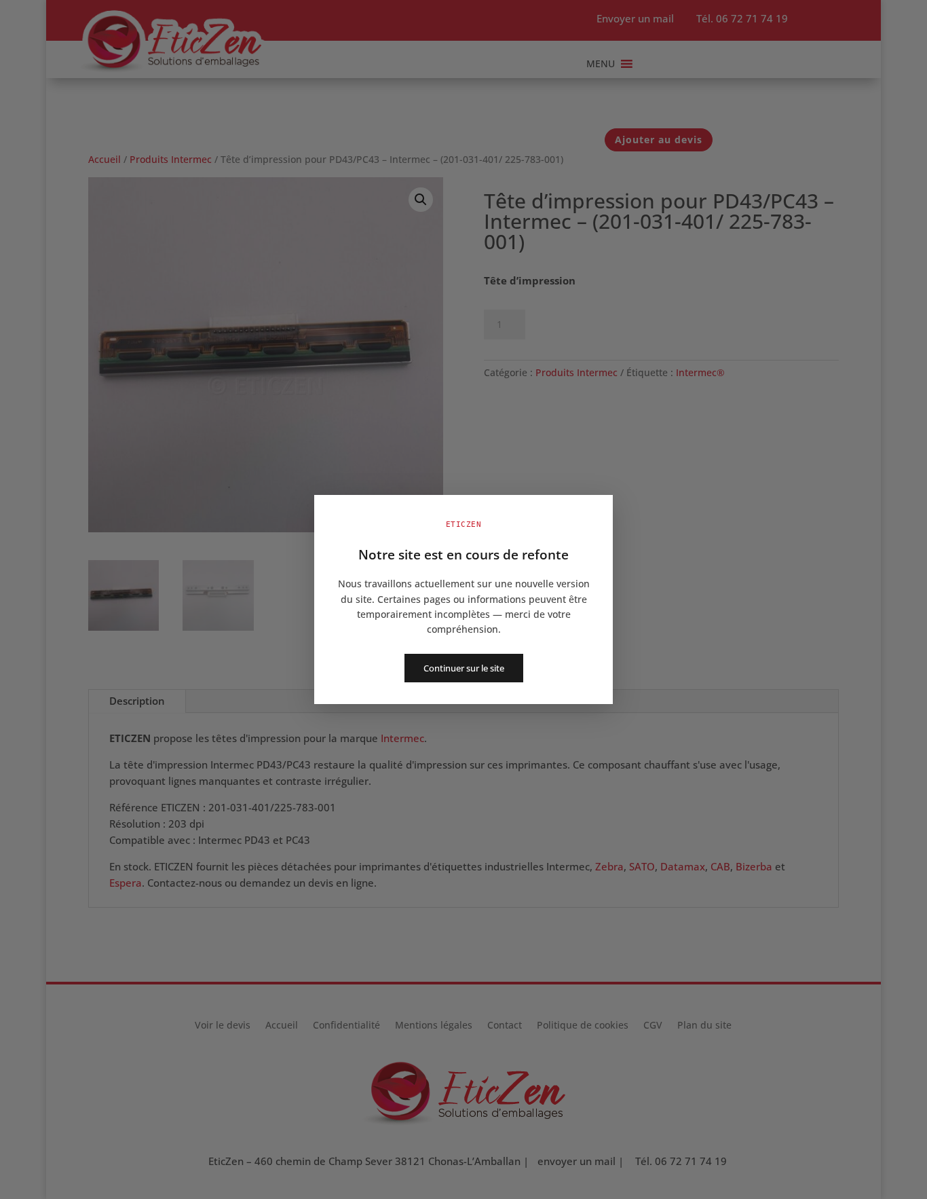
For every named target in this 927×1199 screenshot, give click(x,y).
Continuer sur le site (463, 668)
